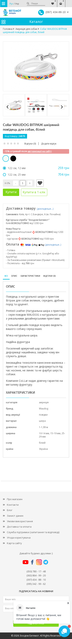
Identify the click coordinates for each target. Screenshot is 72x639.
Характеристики (30, 275)
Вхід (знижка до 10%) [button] (68, 1)
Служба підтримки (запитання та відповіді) (33, 532)
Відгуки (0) (49, 275)
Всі (6, 275)
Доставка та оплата (19, 526)
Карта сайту (14, 543)
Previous (7, 107)
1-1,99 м (43, 427)
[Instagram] (39, 562)
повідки (43, 414)
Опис (14, 275)
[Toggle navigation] (3, 3)
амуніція (44, 402)
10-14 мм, (44, 433)
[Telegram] (46, 562)
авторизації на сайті (40, 151)
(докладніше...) (45, 208)
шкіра (42, 420)
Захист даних (15, 515)
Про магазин (14, 499)
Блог (9, 510)
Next (61, 107)
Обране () (52, 1)
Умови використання (20, 521)
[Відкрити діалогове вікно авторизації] (40, 183)
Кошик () (60, 1)
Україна (43, 449)
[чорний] (13, 158)
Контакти (13, 504)
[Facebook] (32, 562)
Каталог (36, 21)
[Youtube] (25, 562)
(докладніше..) (53, 244)
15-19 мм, (56, 433)
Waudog (43, 408)
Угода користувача (19, 537)
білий (42, 442)
